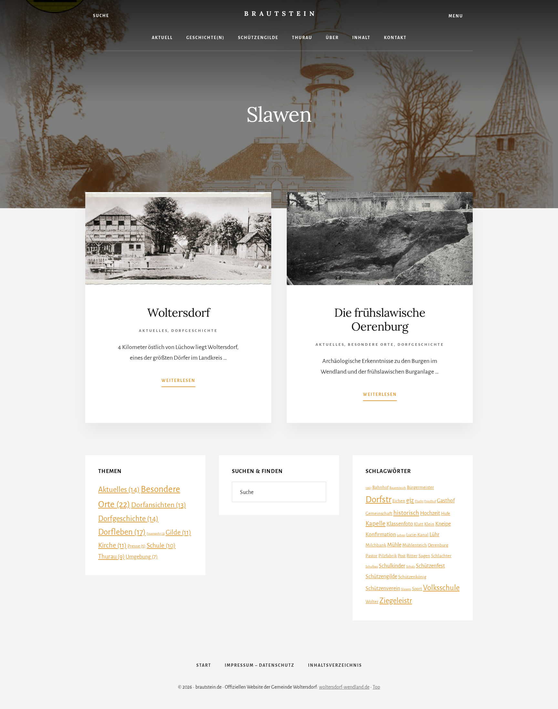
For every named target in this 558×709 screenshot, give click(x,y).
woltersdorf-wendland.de (344, 687)
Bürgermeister (420, 487)
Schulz (410, 566)
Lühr (434, 535)
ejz (410, 500)
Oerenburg (438, 545)
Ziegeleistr (395, 601)
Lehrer (401, 535)
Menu (456, 16)
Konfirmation (381, 535)
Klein (429, 524)
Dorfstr (378, 499)
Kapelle (376, 523)
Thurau (111, 556)
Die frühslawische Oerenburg (379, 319)
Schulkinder (392, 566)
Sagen (424, 555)
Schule (161, 545)
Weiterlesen (178, 380)
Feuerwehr (156, 533)
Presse (137, 546)
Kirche (112, 545)
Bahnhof (380, 487)
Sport (417, 588)
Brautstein (280, 13)
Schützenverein (383, 588)
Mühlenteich (414, 545)
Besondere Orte (371, 345)
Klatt (418, 524)
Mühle (394, 545)
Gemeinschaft (379, 513)
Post (402, 555)
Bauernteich (397, 487)
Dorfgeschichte (194, 331)
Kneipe (443, 524)
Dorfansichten (158, 505)
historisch (406, 512)
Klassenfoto (400, 524)
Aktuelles (153, 331)
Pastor (371, 555)
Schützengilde (381, 577)
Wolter (372, 601)
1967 (368, 487)
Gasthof (446, 501)
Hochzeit (430, 513)
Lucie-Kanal (417, 534)
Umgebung (142, 557)
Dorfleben (122, 532)
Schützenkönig (412, 576)
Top (376, 687)
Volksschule (441, 588)
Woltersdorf (178, 312)
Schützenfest (430, 566)
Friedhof (430, 501)
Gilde (178, 532)
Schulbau (372, 566)
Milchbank (376, 545)
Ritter (412, 555)
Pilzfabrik (387, 555)
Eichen (398, 500)
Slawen (406, 589)
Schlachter (441, 555)
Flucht (419, 501)
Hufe (445, 513)
